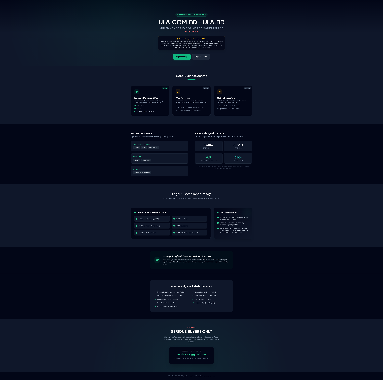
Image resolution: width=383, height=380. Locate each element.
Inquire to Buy (181, 57)
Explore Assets (201, 57)
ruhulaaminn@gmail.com (191, 354)
